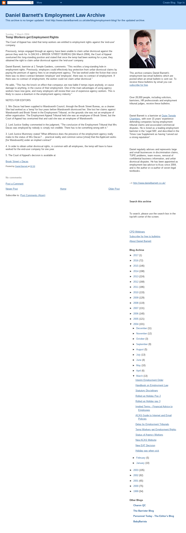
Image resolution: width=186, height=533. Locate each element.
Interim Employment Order (149, 380)
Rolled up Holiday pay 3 (148, 401)
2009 (136, 297)
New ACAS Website (146, 440)
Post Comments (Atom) (32, 195)
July (138, 354)
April (139, 370)
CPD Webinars (137, 231)
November (142, 333)
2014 (136, 271)
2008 (136, 303)
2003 (136, 470)
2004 (136, 324)
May (138, 365)
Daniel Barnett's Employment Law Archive (55, 15)
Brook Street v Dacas (17, 161)
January (140, 463)
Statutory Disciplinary (147, 390)
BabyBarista (140, 521)
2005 (136, 318)
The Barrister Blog (143, 510)
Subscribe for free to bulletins (145, 236)
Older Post (114, 188)
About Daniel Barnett (140, 241)
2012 (136, 281)
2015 (136, 265)
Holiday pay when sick (147, 450)
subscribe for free (139, 85)
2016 (136, 260)
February (141, 457)
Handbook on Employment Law (152, 385)
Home (63, 188)
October (140, 338)
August (140, 349)
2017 (136, 255)
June (139, 360)
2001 (136, 480)
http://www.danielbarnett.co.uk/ (149, 183)
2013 (136, 276)
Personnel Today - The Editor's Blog (153, 516)
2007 (136, 308)
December (142, 328)
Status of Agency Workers (149, 434)
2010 (136, 292)
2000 (136, 486)
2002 (136, 475)
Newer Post (12, 188)
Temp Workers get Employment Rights (156, 429)
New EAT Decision (145, 445)
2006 (136, 313)
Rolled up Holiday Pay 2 (148, 396)
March (139, 376)
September (142, 344)
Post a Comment (14, 183)
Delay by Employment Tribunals (152, 424)
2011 (136, 287)
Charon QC (139, 505)
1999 (136, 491)
